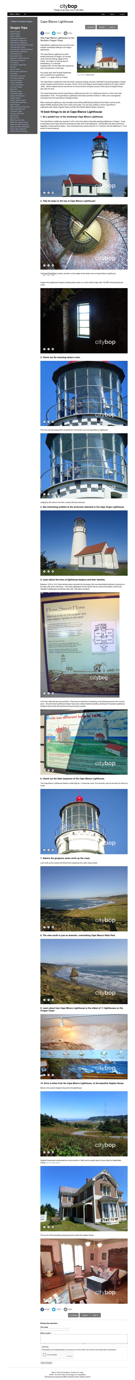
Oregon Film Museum (17, 96)
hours (48, 77)
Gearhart (13, 67)
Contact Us (74, 1372)
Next (112, 27)
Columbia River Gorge (17, 47)
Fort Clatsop (14, 62)
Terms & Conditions (63, 1372)
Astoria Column (15, 32)
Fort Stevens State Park (18, 65)
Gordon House (15, 69)
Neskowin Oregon (16, 91)
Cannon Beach (15, 36)
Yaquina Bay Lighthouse (18, 129)
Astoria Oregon (15, 34)
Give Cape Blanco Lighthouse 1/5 (78, 74)
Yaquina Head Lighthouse (18, 131)
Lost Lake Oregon (16, 87)
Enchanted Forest (16, 56)
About (53, 1372)
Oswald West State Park (18, 102)
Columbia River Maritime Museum (21, 49)
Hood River (14, 74)
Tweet (58, 33)
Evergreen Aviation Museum (19, 58)
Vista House (14, 116)
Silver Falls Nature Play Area (19, 107)
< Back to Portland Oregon (21, 21)
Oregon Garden (15, 98)
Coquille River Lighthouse (18, 51)
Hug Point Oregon (16, 80)
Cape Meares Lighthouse (18, 43)
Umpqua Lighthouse (17, 113)
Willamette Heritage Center (19, 122)
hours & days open (53, 1162)
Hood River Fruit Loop (17, 76)
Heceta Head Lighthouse (18, 71)
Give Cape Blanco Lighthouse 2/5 (79, 74)
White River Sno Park (17, 120)
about (112, 14)
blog (103, 14)
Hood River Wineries (17, 78)
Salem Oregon (15, 104)
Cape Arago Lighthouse (18, 38)
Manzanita (13, 89)
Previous (90, 27)
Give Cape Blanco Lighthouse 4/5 (83, 74)
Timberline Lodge (16, 111)
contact (122, 14)
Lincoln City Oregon (16, 85)
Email (70, 33)
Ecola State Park (15, 54)
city (68, 5)
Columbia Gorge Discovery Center (21, 45)
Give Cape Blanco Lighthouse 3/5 (81, 74)
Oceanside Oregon (16, 93)
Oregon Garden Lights (17, 100)
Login (81, 1372)
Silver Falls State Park (17, 109)
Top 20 (101, 27)
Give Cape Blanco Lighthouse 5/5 (84, 74)
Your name (44, 1327)
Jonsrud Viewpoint (16, 82)
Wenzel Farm (14, 118)
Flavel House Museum (17, 60)
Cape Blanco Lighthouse (18, 40)
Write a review (45, 1333)
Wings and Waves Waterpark (19, 127)
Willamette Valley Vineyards (19, 124)
